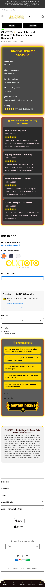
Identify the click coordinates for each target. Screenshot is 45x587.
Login (14, 584)
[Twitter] (9, 398)
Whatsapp (31, 584)
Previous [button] (2, 4)
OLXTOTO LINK (9, 284)
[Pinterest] (12, 398)
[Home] (16, 16)
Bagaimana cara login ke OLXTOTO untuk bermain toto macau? (21, 359)
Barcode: (15, 41)
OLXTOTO (16, 568)
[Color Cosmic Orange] (3, 256)
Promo (5, 584)
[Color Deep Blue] (11, 256)
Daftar (22, 584)
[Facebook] (5, 398)
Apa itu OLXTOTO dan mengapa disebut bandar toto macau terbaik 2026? (21, 350)
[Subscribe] (37, 546)
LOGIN (12, 26)
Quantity (4, 315)
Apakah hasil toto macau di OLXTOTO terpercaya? (20, 368)
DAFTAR (33, 26)
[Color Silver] (18, 256)
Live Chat (40, 584)
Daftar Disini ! (27, 6)
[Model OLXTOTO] (22, 278)
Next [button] (43, 4)
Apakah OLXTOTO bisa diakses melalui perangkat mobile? (20, 385)
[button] (2, 16)
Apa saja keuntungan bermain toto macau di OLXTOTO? (22, 376)
